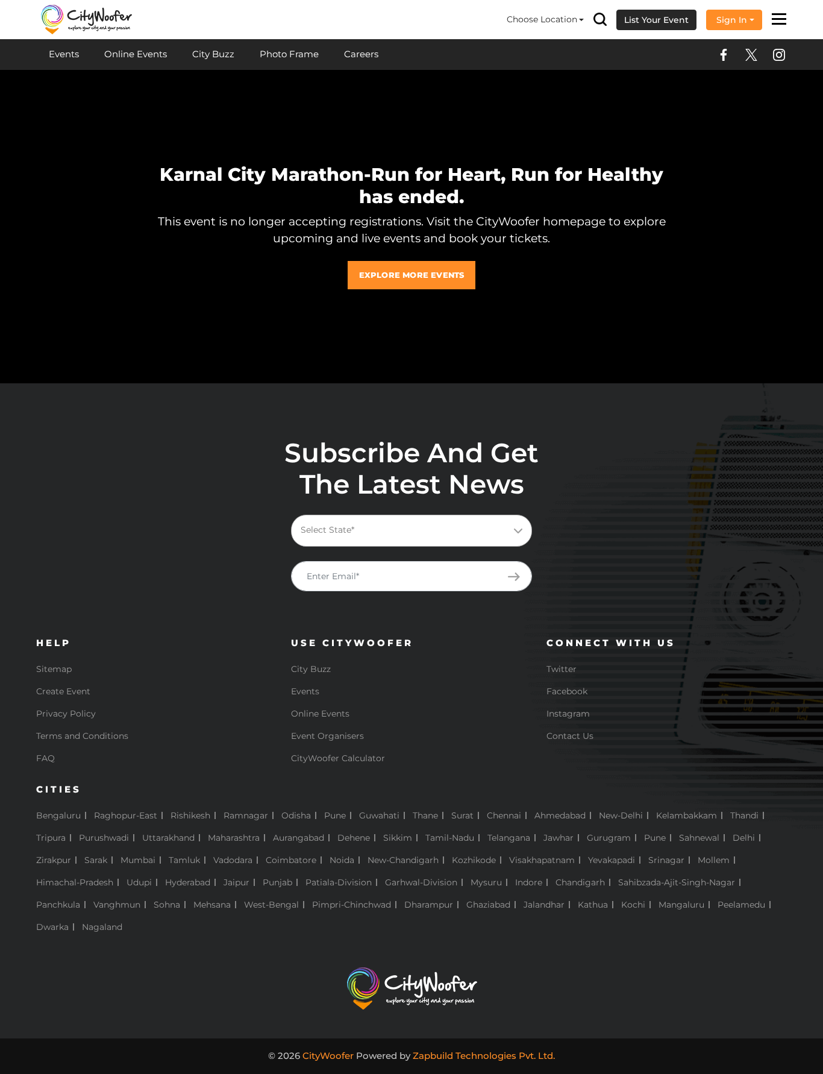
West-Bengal (271, 904)
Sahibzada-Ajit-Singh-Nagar (676, 882)
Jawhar (558, 837)
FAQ (45, 758)
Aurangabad (298, 837)
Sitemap (54, 669)
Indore (528, 882)
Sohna (167, 904)
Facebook (566, 691)
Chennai (504, 815)
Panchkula (58, 904)
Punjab (277, 882)
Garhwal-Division (421, 882)
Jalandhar (544, 904)
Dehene (353, 837)
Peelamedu (741, 904)
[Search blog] (600, 20)
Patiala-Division (338, 882)
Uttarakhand (168, 837)
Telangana (508, 837)
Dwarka (52, 927)
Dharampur (428, 904)
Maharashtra (234, 837)
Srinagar (666, 860)
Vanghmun (116, 904)
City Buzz (213, 54)
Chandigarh (580, 882)
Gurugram (609, 837)
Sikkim (397, 837)
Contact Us (569, 735)
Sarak (95, 860)
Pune (335, 815)
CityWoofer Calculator (338, 758)
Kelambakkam (686, 815)
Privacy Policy (66, 713)
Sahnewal (699, 837)
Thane (425, 815)
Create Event (63, 691)
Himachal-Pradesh (74, 882)
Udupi (139, 882)
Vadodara (232, 860)
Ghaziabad (488, 904)
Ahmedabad (560, 815)
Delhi (744, 837)
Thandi (744, 815)
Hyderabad (187, 882)
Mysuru (486, 882)
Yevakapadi (611, 860)
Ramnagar (246, 815)
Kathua (593, 904)
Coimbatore (291, 860)
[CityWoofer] (87, 18)
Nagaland (102, 927)
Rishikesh (190, 815)
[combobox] (411, 531)
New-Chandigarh (403, 860)
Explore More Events (412, 275)
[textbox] (421, 530)
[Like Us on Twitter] (751, 55)
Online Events (135, 54)
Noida (342, 860)
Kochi (633, 904)
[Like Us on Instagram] (779, 55)
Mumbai (137, 860)
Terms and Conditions (82, 735)
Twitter (561, 669)
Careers (361, 54)
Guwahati (379, 815)
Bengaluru (58, 815)
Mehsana (212, 904)
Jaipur (236, 882)
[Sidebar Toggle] (779, 20)
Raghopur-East (125, 815)
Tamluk (184, 860)
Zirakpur (53, 860)
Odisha (296, 815)
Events (64, 54)
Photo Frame (289, 54)
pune (655, 837)
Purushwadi (104, 837)
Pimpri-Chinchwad (351, 904)
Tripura (51, 837)
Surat (462, 815)
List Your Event (656, 19)
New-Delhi (621, 815)
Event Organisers (327, 735)
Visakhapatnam (542, 860)
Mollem (714, 860)
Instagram (568, 713)
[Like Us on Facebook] (724, 55)
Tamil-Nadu (449, 837)
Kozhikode (474, 860)
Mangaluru (681, 904)
